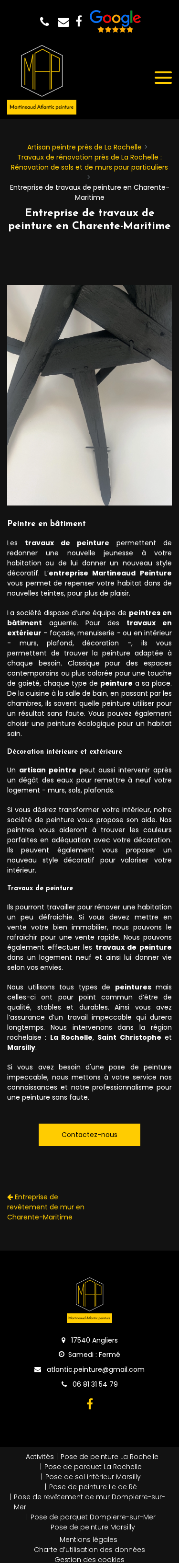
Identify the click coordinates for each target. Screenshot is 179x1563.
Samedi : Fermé (94, 1354)
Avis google (115, 22)
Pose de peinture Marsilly (93, 1527)
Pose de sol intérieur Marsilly (93, 1477)
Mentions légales (88, 1539)
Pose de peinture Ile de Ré (93, 1487)
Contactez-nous (89, 1134)
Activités (40, 1456)
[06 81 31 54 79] (46, 21)
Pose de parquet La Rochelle (93, 1466)
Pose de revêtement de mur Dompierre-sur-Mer (89, 1502)
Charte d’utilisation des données (89, 1549)
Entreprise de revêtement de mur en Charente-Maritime (45, 1207)
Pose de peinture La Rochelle (109, 1456)
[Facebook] (78, 21)
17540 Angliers (93, 1340)
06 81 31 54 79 (94, 1384)
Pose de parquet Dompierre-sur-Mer (93, 1517)
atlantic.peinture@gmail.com (65, 21)
